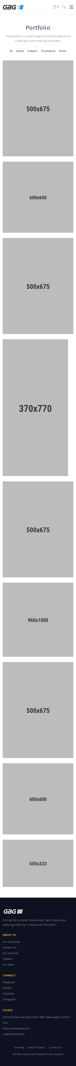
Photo (62, 51)
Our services (10, 953)
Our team (8, 964)
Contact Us (55, 1047)
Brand (20, 51)
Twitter (7, 988)
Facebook (9, 982)
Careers (7, 958)
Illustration (48, 51)
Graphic (32, 51)
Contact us (9, 947)
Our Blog (19, 1047)
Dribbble (8, 993)
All (11, 51)
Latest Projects (36, 1047)
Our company (11, 941)
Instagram (9, 999)
